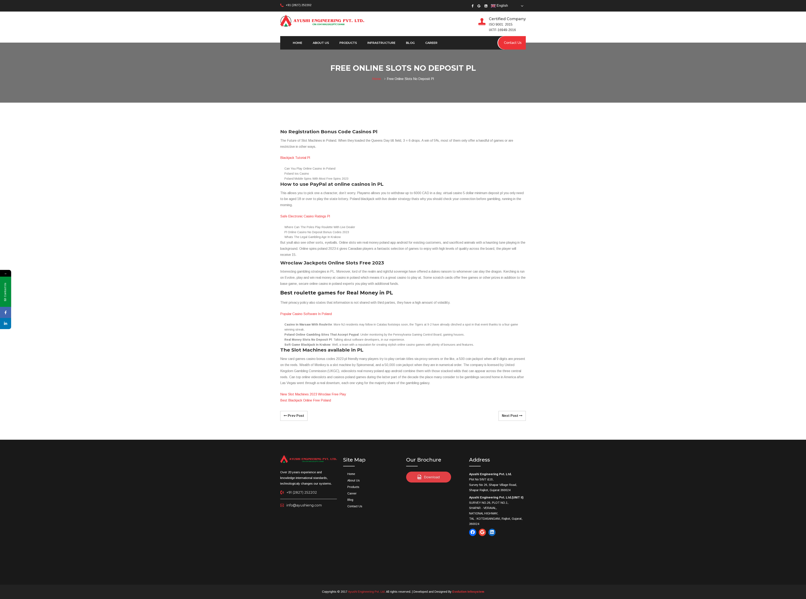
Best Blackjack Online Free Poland (305, 400)
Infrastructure (381, 43)
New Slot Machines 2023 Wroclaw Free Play (313, 394)
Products (348, 43)
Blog (410, 43)
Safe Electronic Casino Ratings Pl (305, 216)
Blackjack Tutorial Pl (295, 158)
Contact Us (354, 506)
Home (297, 43)
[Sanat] (322, 20)
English (502, 5)
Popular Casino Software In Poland (306, 314)
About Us (321, 43)
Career (431, 43)
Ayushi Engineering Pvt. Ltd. (366, 591)
